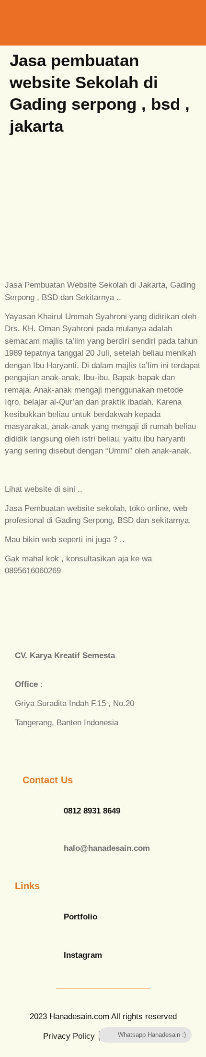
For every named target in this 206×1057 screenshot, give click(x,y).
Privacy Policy (69, 1036)
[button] (160, 22)
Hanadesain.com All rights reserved (103, 1016)
